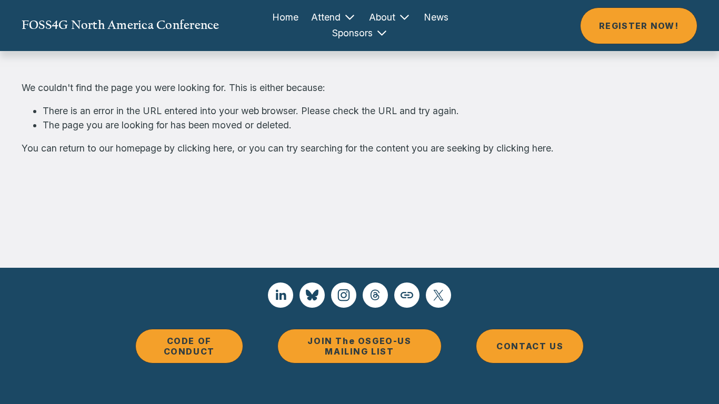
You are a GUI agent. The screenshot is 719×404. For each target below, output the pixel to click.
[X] (438, 295)
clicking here (204, 148)
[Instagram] (343, 295)
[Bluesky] (312, 295)
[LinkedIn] (280, 295)
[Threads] (375, 295)
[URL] (407, 295)
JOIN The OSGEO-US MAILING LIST (359, 346)
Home (285, 17)
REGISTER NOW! (638, 26)
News (436, 17)
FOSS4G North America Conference (120, 25)
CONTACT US (529, 346)
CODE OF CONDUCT (189, 346)
